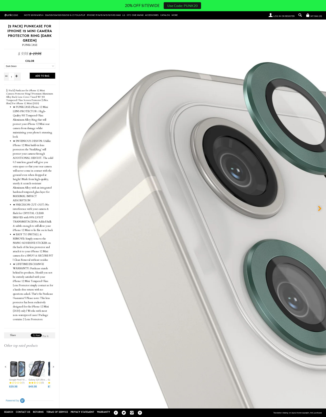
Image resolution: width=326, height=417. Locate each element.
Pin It (45, 336)
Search (8, 412)
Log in (277, 16)
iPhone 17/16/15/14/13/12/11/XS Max (104, 15)
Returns (38, 412)
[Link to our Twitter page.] (123, 413)
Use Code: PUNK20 (182, 6)
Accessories (152, 15)
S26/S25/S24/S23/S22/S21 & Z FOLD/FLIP (65, 15)
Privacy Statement (82, 412)
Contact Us (23, 412)
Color (29, 61)
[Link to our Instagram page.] (131, 413)
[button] (5, 366)
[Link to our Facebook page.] (115, 413)
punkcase (318, 413)
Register (290, 16)
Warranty (103, 412)
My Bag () (316, 16)
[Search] (299, 15)
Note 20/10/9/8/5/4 (33, 15)
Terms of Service (57, 412)
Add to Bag (42, 76)
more (175, 15)
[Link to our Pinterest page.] (139, 413)
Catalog (165, 15)
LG (123, 15)
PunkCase (29, 45)
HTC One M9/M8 (135, 15)
